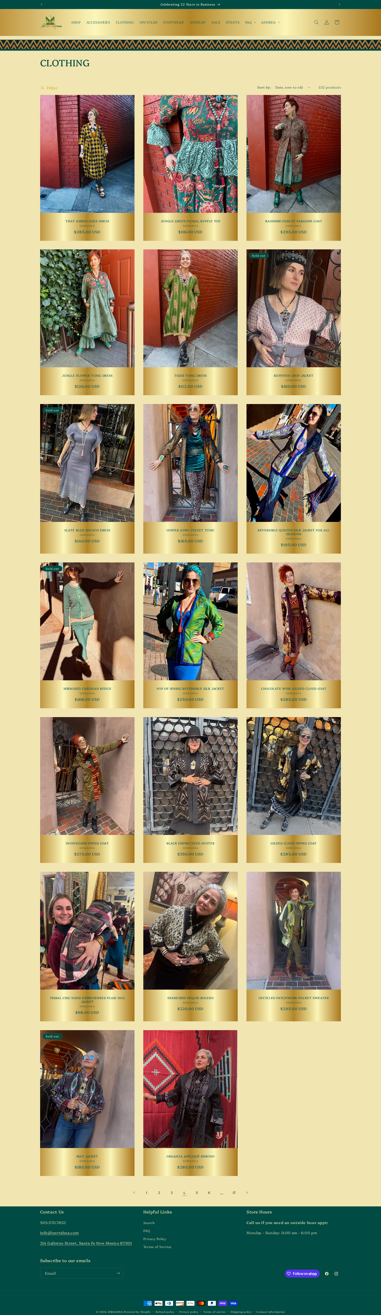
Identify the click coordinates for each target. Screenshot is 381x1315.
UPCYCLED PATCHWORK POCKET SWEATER (294, 998)
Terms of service (214, 1311)
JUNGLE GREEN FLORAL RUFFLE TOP (190, 221)
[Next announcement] (339, 4)
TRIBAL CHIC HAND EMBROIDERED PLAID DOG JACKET (87, 999)
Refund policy (165, 1311)
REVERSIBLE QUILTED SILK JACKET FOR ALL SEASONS (294, 532)
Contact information (270, 1311)
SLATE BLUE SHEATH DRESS (87, 530)
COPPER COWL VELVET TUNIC (190, 530)
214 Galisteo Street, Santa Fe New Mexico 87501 (86, 1242)
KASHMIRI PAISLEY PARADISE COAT (293, 221)
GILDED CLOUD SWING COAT (294, 843)
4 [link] (184, 1192)
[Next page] (247, 1192)
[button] (250, 22)
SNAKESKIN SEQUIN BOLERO (190, 998)
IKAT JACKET (87, 1156)
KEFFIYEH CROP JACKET (294, 375)
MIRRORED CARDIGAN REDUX (87, 688)
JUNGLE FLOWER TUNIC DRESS (87, 375)
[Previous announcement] (41, 4)
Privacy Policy (154, 1238)
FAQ (146, 1230)
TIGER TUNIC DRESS (190, 375)
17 (234, 1192)
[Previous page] (134, 1192)
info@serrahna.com (59, 1232)
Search (149, 1222)
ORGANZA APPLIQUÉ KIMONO (190, 1156)
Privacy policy (188, 1311)
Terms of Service (157, 1246)
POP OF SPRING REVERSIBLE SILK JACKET (190, 688)
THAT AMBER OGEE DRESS (87, 221)
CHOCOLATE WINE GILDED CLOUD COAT (293, 688)
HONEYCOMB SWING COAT (87, 843)
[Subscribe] (118, 1273)
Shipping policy (241, 1311)
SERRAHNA (115, 1311)
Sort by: (264, 87)
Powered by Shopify (137, 1311)
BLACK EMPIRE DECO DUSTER (190, 843)
